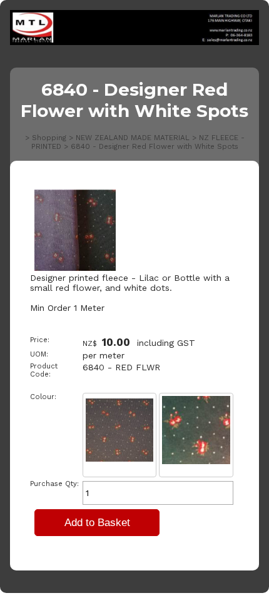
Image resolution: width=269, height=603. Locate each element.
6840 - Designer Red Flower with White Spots (154, 146)
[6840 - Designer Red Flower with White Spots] (75, 268)
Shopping (49, 137)
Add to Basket (97, 523)
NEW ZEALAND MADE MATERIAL (133, 137)
